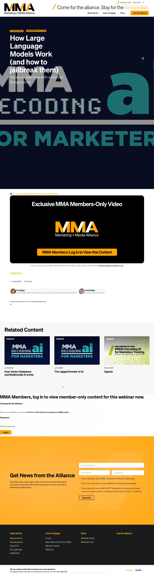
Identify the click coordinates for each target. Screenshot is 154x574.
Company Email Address (11, 403)
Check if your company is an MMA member (54, 412)
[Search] (144, 2)
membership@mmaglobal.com (110, 265)
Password (5, 417)
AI (10, 304)
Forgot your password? (7, 426)
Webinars (50, 549)
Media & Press (87, 542)
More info (64, 571)
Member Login (125, 2)
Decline (138, 570)
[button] (43, 291)
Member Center (53, 545)
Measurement (16, 538)
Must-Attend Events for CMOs (58, 542)
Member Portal (87, 538)
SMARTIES (14, 553)
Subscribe (137, 2)
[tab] (63, 387)
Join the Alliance (140, 13)
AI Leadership (16, 549)
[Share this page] (142, 58)
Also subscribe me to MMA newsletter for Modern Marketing (108, 478)
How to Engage (109, 13)
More (124, 13)
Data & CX (14, 545)
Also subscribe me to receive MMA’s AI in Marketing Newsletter (109, 483)
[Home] (11, 194)
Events (49, 538)
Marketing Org (16, 542)
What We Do (92, 13)
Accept (129, 570)
